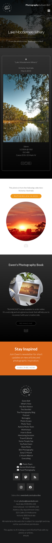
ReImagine (26, 418)
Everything (26, 458)
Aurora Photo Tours (26, 427)
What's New (26, 403)
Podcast (26, 415)
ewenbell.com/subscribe (31, 495)
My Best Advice (26, 406)
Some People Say (26, 441)
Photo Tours (26, 424)
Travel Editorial (26, 438)
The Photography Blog (26, 412)
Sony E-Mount (26, 452)
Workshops (26, 429)
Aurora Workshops (27, 467)
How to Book (26, 432)
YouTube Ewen (26, 444)
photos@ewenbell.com (28, 501)
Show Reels (26, 447)
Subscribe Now (26, 367)
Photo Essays (26, 421)
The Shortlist (26, 409)
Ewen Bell (26, 401)
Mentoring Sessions (26, 435)
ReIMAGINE (26, 323)
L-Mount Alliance (26, 455)
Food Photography (27, 470)
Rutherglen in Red (26, 196)
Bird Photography (26, 450)
